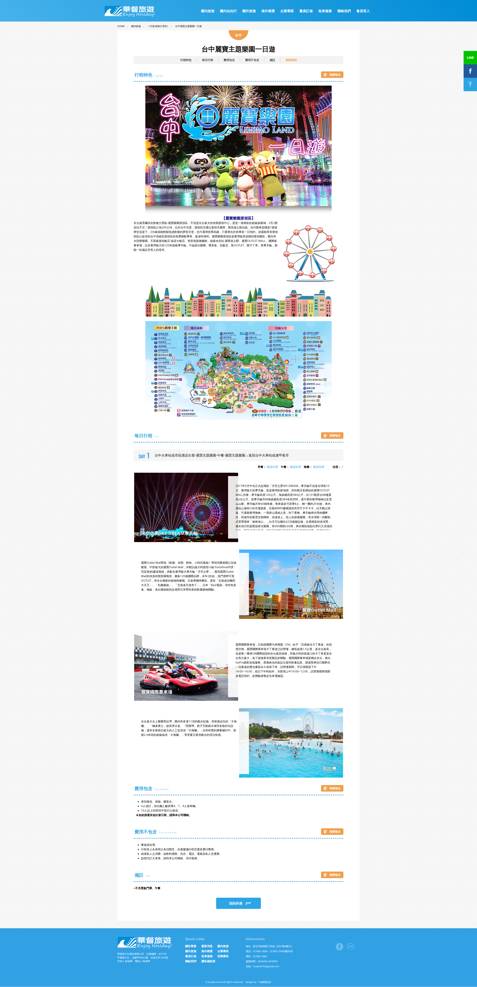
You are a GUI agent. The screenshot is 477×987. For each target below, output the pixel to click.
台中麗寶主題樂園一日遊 (188, 26)
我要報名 (335, 74)
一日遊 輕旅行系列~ (158, 26)
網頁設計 (266, 982)
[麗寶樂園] (238, 419)
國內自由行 (228, 11)
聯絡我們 (344, 11)
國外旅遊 (249, 11)
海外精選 (268, 11)
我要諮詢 (291, 60)
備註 (272, 60)
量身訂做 (306, 11)
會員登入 (363, 11)
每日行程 (207, 60)
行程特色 (186, 60)
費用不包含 (252, 60)
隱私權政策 (208, 961)
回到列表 (236, 903)
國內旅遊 (207, 11)
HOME (121, 26)
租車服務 (325, 11)
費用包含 (229, 60)
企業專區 (287, 11)
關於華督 (190, 946)
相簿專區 (223, 956)
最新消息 (207, 946)
